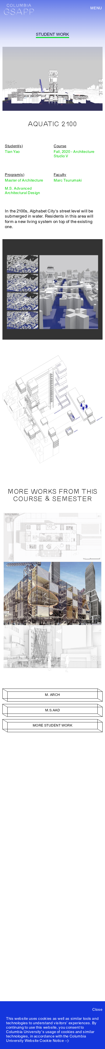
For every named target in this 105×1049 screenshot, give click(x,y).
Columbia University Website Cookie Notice (46, 1038)
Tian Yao (12, 151)
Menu (96, 8)
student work (52, 34)
